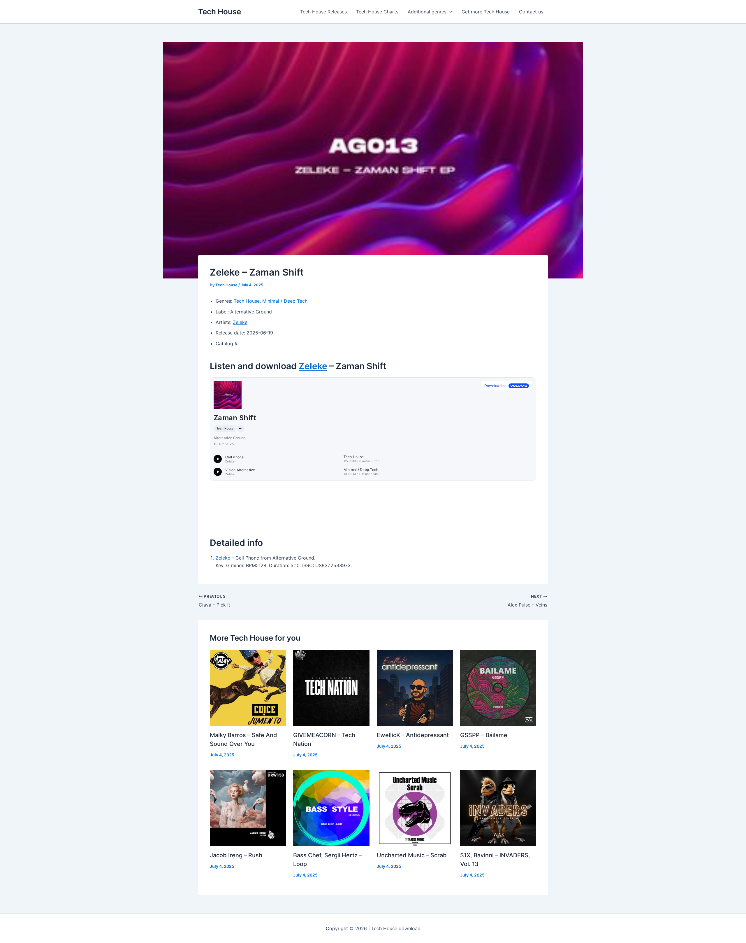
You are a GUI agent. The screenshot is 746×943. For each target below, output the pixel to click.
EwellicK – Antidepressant (413, 735)
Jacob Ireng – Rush (236, 855)
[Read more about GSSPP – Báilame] (498, 687)
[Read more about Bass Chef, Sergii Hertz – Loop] (331, 808)
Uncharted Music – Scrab (412, 855)
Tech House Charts (377, 12)
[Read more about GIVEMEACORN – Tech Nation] (331, 687)
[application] (449, 11)
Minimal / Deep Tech (284, 301)
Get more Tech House (486, 12)
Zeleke (240, 322)
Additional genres (427, 12)
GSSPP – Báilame (483, 735)
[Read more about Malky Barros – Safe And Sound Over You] (248, 687)
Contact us (531, 12)
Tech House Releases (323, 12)
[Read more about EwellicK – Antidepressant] (415, 687)
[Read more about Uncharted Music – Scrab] (415, 808)
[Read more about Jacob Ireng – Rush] (248, 808)
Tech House (219, 11)
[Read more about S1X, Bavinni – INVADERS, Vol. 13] (498, 808)
